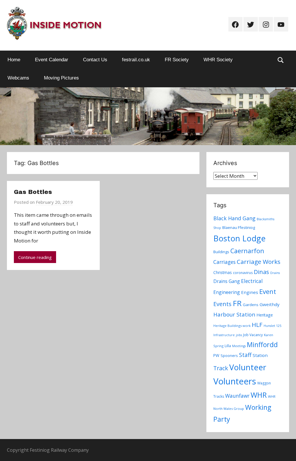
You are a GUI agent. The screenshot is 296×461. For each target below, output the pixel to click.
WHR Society (218, 59)
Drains (275, 273)
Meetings (239, 346)
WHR (259, 395)
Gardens (250, 304)
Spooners (229, 355)
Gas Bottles (33, 192)
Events (222, 304)
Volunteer (247, 367)
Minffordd (262, 344)
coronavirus (243, 272)
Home (14, 59)
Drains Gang (226, 281)
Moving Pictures (61, 78)
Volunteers (234, 381)
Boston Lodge (239, 238)
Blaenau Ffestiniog (238, 227)
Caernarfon (247, 251)
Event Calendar (51, 59)
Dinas (261, 272)
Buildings (221, 251)
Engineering (226, 292)
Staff (245, 355)
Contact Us (95, 59)
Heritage (264, 315)
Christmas (222, 272)
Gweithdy (270, 304)
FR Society (177, 59)
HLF (257, 325)
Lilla (228, 345)
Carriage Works (258, 262)
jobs (239, 335)
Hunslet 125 (272, 326)
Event (267, 291)
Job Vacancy (253, 334)
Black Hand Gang (234, 218)
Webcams (18, 78)
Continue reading (35, 257)
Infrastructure (224, 335)
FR (237, 303)
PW (216, 355)
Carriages (224, 261)
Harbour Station (234, 314)
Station (260, 355)
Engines (249, 292)
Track (220, 368)
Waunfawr (237, 396)
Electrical (252, 281)
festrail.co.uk (136, 59)
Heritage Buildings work (232, 325)
